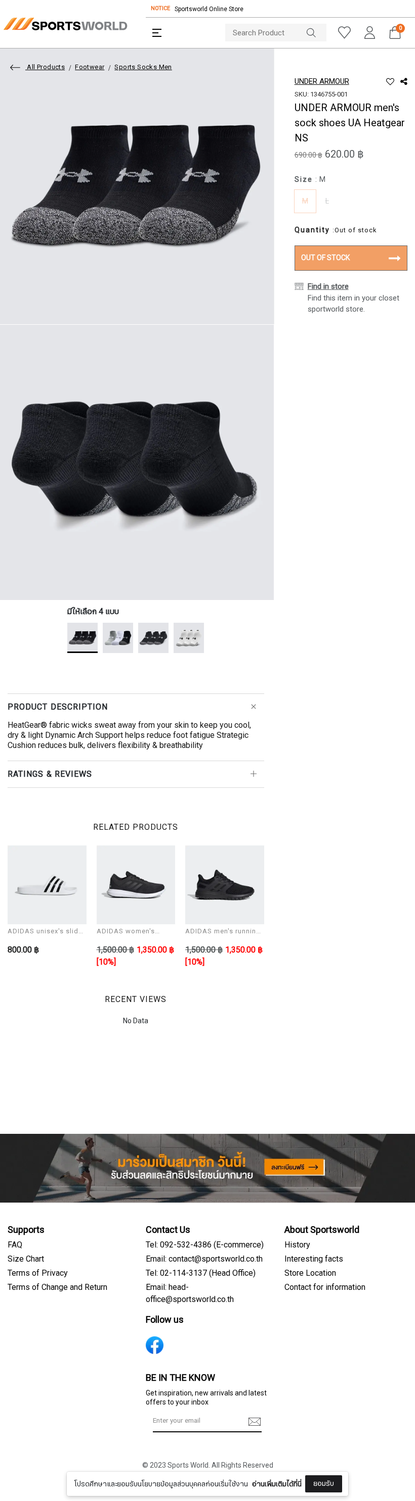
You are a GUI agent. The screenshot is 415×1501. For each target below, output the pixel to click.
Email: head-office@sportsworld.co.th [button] (190, 1293)
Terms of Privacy (38, 1273)
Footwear (89, 67)
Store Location (310, 1273)
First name (136, 1419)
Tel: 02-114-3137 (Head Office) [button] (201, 1273)
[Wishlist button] (344, 32)
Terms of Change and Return (57, 1287)
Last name (136, 1470)
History (297, 1245)
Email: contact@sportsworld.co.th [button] (204, 1259)
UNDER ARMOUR (322, 81)
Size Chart (26, 1259)
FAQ (15, 1245)
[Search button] (316, 32)
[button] (157, 33)
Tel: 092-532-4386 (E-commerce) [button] (205, 1245)
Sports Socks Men (143, 67)
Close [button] (382, 1487)
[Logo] (65, 24)
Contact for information (324, 1287)
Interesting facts (313, 1259)
